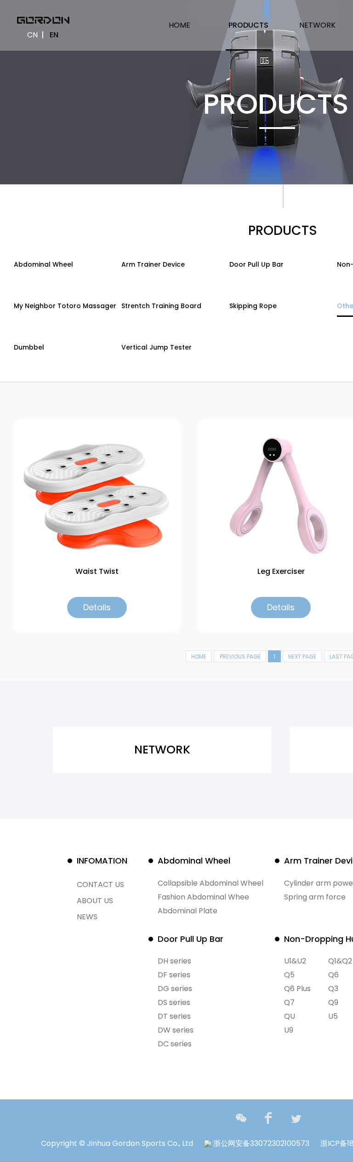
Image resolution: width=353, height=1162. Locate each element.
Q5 (289, 974)
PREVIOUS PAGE (240, 656)
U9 (288, 1030)
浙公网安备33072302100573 (260, 1143)
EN (54, 34)
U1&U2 (295, 961)
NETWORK (317, 25)
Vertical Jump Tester (156, 347)
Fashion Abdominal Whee (203, 897)
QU (289, 1016)
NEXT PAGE (302, 656)
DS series (174, 1002)
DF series (174, 974)
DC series (175, 1044)
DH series (174, 961)
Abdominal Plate (187, 910)
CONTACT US (100, 884)
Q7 (289, 1002)
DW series (176, 1030)
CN (32, 34)
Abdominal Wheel (43, 264)
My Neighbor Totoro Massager (65, 305)
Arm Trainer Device (153, 264)
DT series (174, 1016)
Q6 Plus (297, 988)
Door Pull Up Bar (256, 264)
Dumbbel (29, 347)
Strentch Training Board (161, 305)
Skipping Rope (253, 305)
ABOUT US (95, 900)
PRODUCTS (248, 25)
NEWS (87, 916)
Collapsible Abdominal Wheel (210, 883)
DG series (175, 988)
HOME (179, 25)
